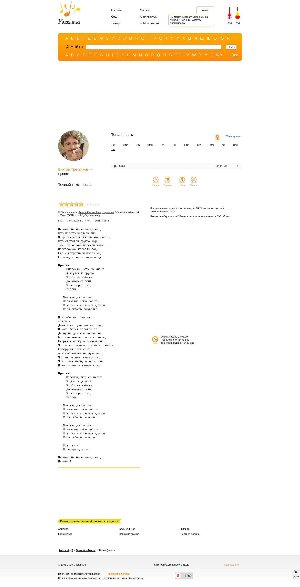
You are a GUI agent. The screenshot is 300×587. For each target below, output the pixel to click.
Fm (174, 145)
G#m (211, 145)
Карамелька (65, 534)
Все (234, 55)
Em (162, 145)
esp (238, 23)
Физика (185, 529)
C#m (125, 145)
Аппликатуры (148, 16)
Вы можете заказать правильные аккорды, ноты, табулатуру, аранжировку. (189, 20)
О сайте (116, 10)
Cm (113, 145)
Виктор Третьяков (73, 169)
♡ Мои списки (149, 23)
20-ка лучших (234, 136)
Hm (113, 149)
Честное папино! (190, 534)
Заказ (204, 10)
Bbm (235, 145)
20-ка (182, 185)
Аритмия (63, 529)
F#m (186, 145)
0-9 (219, 55)
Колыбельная (127, 529)
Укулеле (167, 185)
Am (223, 145)
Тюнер (115, 23)
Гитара (155, 185)
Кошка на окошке (129, 534)
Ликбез (144, 10)
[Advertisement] (150, 96)
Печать (194, 185)
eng (230, 23)
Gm (199, 145)
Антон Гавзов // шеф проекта (96, 212)
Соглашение (231, 564)
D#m (150, 145)
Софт (115, 16)
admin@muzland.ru (119, 573)
